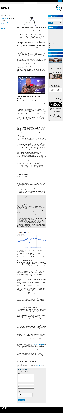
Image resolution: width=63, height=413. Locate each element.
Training (26, 11)
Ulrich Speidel (52, 47)
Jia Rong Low (51, 39)
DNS (4, 22)
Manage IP (20, 11)
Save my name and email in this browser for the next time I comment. (28, 389)
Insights (35, 11)
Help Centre (51, 11)
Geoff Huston (5, 18)
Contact (60, 11)
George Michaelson (53, 35)
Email (19, 386)
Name (19, 383)
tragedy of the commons (39, 344)
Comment (19, 373)
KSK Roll (10, 22)
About (55, 11)
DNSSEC (6, 22)
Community (41, 11)
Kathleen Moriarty (52, 43)
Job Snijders (51, 41)
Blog (46, 11)
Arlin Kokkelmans (53, 97)
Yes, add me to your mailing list (22, 391)
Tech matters (7, 20)
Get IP (15, 11)
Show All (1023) (55, 50)
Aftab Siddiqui (52, 31)
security (2, 23)
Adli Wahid (51, 29)
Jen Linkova (51, 37)
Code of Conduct (39, 365)
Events (31, 11)
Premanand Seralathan (53, 45)
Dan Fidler (52, 83)
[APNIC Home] (5, 7)
